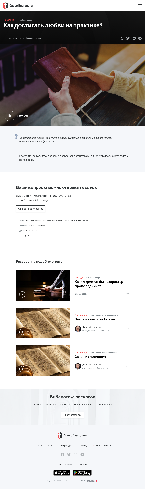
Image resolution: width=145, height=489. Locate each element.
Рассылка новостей (66, 464)
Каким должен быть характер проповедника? (99, 284)
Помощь (83, 445)
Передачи (8, 20)
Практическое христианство (77, 220)
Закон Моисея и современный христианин (107, 315)
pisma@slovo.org (37, 200)
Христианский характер (53, 220)
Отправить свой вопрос (30, 208)
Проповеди (81, 315)
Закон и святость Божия (95, 319)
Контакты (83, 464)
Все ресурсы (66, 445)
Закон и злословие (90, 357)
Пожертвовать (103, 445)
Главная (38, 445)
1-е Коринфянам (32, 38)
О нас (51, 445)
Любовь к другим (33, 220)
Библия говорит (26, 20)
